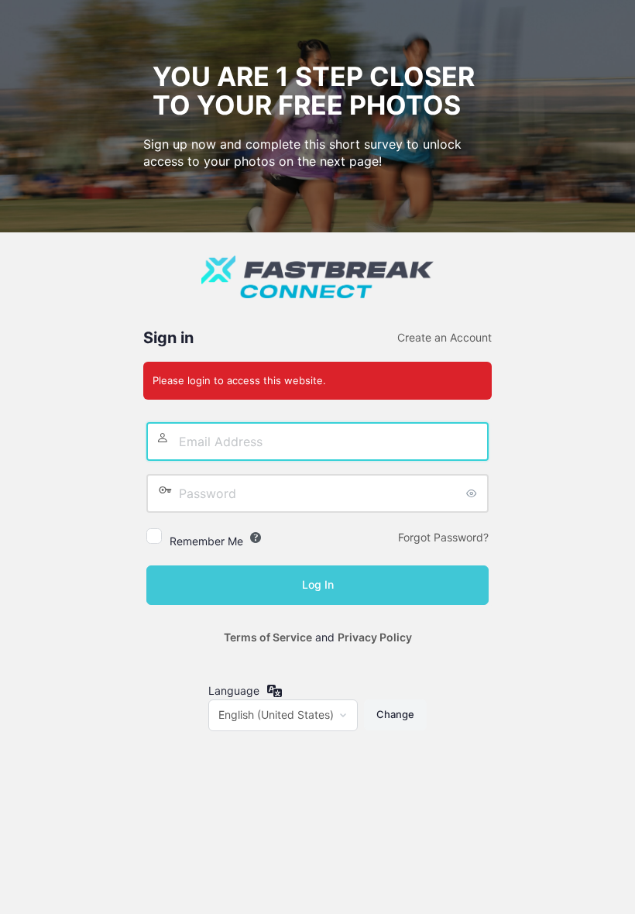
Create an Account (444, 337)
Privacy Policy (375, 637)
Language (233, 690)
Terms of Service (268, 637)
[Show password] (473, 493)
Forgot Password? (443, 537)
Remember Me (206, 541)
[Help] (255, 537)
